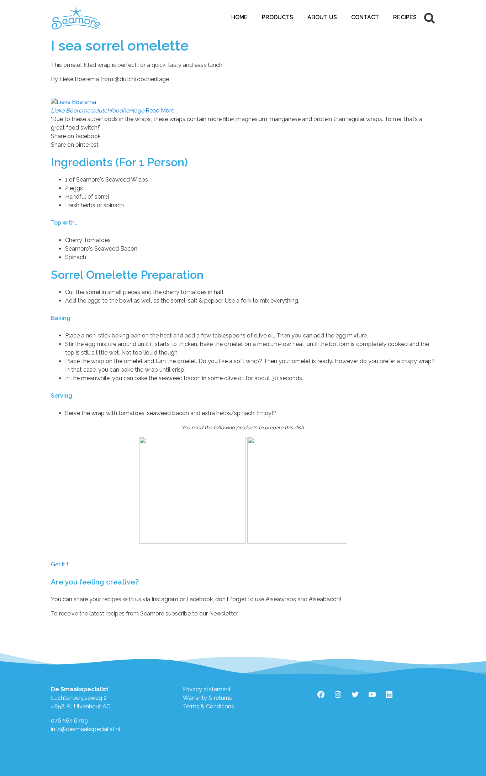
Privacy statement (207, 689)
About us (322, 17)
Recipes (405, 17)
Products (277, 17)
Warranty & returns (207, 697)
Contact (365, 17)
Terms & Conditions (208, 706)
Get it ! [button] (59, 564)
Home (239, 17)
